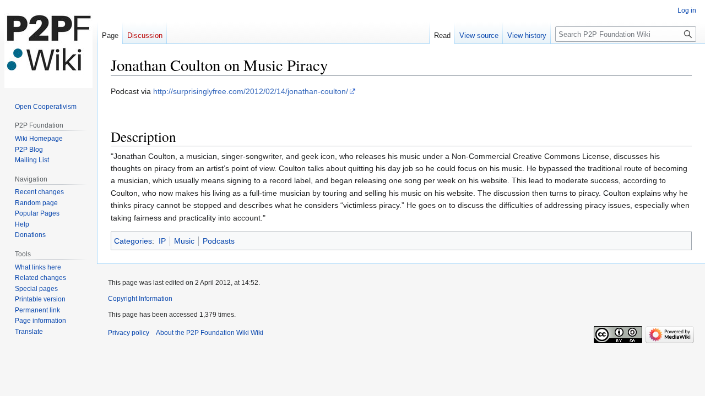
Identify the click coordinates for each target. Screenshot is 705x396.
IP (162, 241)
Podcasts (219, 241)
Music (184, 241)
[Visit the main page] (48, 44)
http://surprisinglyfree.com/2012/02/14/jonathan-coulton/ (250, 91)
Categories (133, 241)
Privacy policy (128, 333)
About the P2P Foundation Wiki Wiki (209, 333)
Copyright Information (140, 298)
